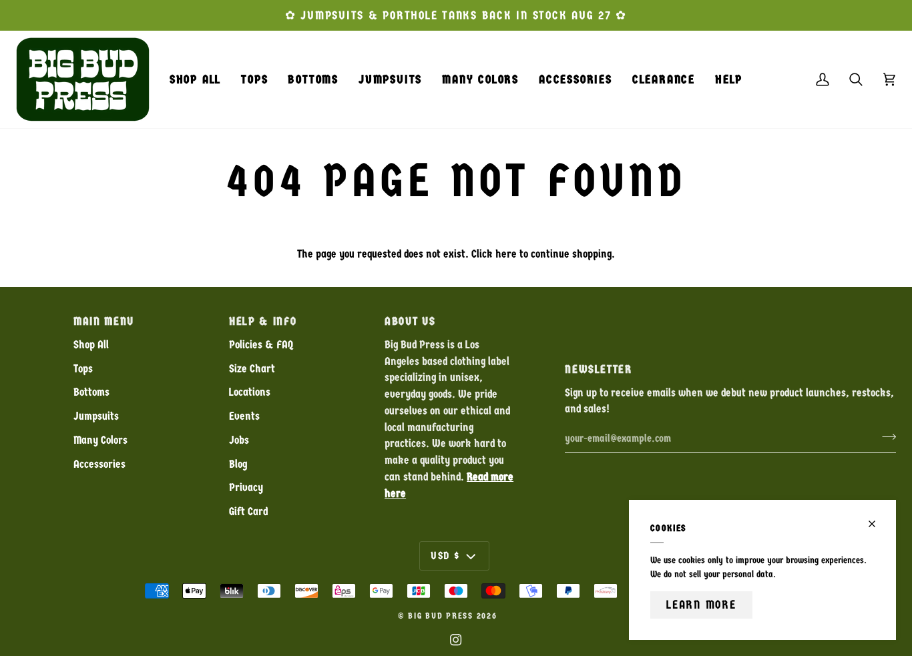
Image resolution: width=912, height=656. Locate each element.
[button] (254, 79)
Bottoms (91, 392)
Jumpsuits (96, 416)
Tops (83, 368)
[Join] (885, 436)
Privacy (246, 487)
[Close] (877, 524)
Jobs (239, 440)
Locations (249, 392)
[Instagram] (456, 640)
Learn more (701, 604)
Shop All (91, 344)
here (506, 254)
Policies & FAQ (261, 344)
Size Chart (252, 368)
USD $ (445, 555)
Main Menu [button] (103, 321)
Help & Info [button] (262, 321)
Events (244, 416)
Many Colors (100, 440)
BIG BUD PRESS (440, 616)
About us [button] (410, 321)
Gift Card (248, 511)
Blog (238, 464)
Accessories (99, 464)
